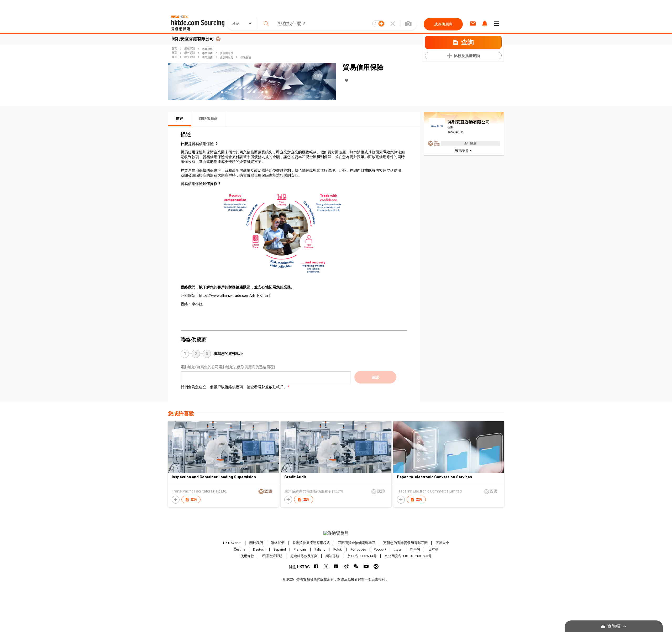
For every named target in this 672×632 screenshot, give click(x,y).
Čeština (239, 549)
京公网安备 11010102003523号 (408, 556)
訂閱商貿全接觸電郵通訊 (356, 543)
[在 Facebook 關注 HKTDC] (316, 566)
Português (358, 549)
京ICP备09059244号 (362, 556)
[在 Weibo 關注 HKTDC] (346, 566)
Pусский (380, 549)
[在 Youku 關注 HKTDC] (376, 566)
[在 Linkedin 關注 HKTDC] (336, 566)
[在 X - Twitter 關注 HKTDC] (326, 566)
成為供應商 (443, 24)
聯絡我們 (278, 543)
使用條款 (247, 556)
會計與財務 (226, 53)
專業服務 (207, 49)
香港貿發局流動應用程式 (311, 543)
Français (300, 549)
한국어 (415, 549)
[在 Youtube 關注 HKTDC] (366, 566)
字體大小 (442, 543)
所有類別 (189, 48)
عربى (398, 549)
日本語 (433, 549)
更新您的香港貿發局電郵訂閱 (405, 543)
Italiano (320, 549)
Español (280, 549)
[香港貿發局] (336, 533)
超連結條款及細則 (304, 556)
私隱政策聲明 (272, 556)
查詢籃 (614, 626)
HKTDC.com (232, 543)
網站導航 (332, 556)
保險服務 (245, 57)
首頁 (174, 48)
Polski (338, 549)
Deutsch (259, 549)
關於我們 (256, 543)
